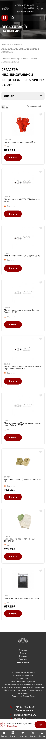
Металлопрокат (23, 678)
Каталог (16, 44)
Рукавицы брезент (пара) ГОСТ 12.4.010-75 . (22, 480)
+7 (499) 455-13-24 (24, 5)
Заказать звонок (25, 11)
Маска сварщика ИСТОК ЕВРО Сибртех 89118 (22, 200)
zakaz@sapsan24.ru (25, 714)
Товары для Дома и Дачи (23, 696)
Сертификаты (23, 662)
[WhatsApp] (37, 8)
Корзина (33, 736)
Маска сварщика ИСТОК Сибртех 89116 (22, 256)
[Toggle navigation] (4, 18)
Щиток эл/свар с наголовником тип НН (22, 598)
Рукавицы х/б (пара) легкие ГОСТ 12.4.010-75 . (19, 540)
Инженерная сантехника (23, 672)
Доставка (23, 650)
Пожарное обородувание (23, 681)
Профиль (42, 736)
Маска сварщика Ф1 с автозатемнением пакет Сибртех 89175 (22, 424)
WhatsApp (20, 718)
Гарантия (23, 659)
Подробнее (12, 726)
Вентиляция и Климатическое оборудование (23, 687)
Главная (5, 44)
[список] (7, 107)
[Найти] (12, 18)
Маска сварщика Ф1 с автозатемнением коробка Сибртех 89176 (22, 367)
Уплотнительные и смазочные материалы (23, 684)
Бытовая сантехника (23, 675)
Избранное (22, 736)
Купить (13, 157)
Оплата (23, 653)
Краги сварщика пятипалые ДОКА (19, 142)
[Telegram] (43, 8)
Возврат (23, 656)
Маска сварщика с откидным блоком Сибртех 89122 (21, 311)
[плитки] (3, 107)
